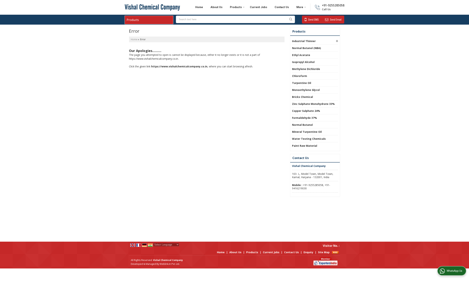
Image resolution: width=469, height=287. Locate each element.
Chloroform (299, 76)
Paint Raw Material (304, 145)
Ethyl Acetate (301, 55)
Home (199, 7)
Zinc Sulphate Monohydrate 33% (313, 104)
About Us (216, 7)
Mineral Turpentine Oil (307, 131)
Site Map (324, 252)
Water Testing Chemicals (309, 138)
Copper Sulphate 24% (306, 111)
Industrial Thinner (304, 41)
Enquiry (308, 252)
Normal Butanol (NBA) (306, 48)
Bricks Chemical (302, 97)
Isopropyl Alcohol (303, 62)
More (299, 7)
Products (236, 7)
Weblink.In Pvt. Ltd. (170, 264)
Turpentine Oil (301, 83)
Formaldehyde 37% (304, 118)
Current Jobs (258, 7)
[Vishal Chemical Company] (152, 7)
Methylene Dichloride (306, 69)
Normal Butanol (302, 125)
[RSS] (335, 252)
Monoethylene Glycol (306, 90)
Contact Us (282, 7)
